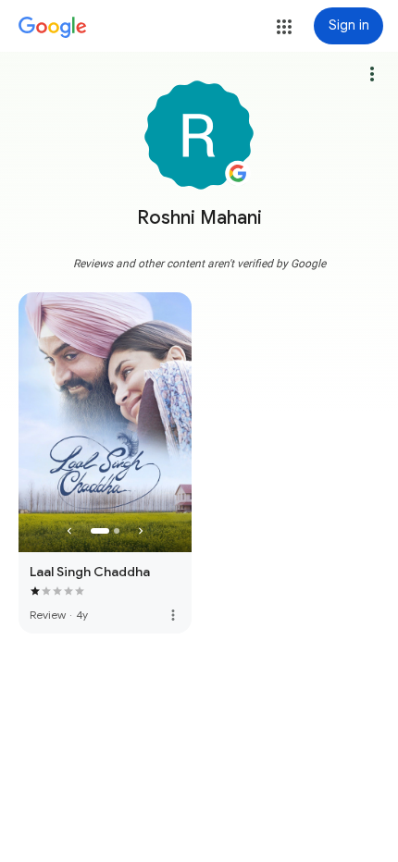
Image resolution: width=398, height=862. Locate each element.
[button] (284, 26)
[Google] (53, 28)
